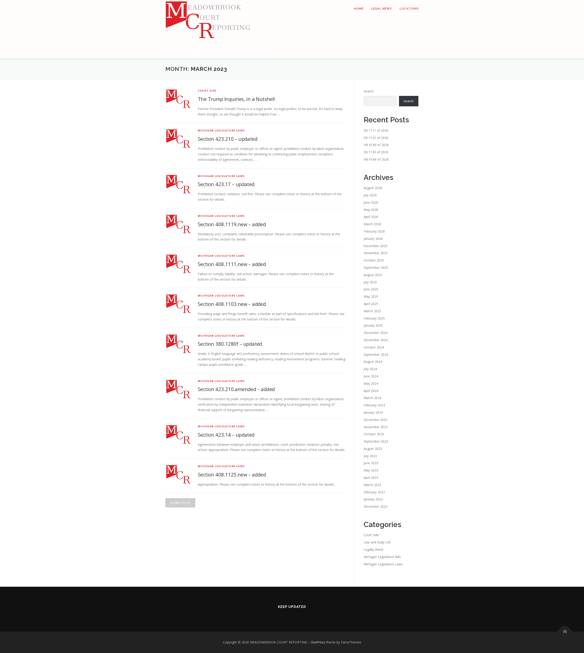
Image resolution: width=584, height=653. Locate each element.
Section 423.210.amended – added (236, 389)
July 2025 (370, 282)
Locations (409, 8)
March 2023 (372, 485)
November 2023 (376, 427)
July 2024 (370, 369)
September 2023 (376, 441)
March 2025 (372, 311)
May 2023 (371, 470)
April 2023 (371, 477)
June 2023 (371, 463)
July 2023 (370, 456)
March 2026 (372, 224)
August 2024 (373, 361)
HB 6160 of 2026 (376, 145)
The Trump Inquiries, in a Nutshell (236, 98)
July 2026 (370, 195)
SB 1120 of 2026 (376, 152)
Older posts (180, 503)
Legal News (381, 8)
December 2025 (375, 246)
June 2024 (371, 376)
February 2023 (374, 492)
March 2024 (372, 398)
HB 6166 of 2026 (376, 159)
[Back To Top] (565, 632)
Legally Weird (373, 549)
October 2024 (374, 347)
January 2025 (373, 325)
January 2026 (373, 238)
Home (358, 8)
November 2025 (376, 253)
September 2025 (376, 267)
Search (369, 91)
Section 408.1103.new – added (232, 303)
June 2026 (371, 202)
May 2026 (371, 209)
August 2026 (373, 188)
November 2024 (376, 340)
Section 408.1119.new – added (232, 224)
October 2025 (374, 260)
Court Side (207, 90)
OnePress (318, 642)
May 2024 (371, 383)
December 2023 (375, 419)
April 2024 (371, 391)
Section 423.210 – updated (227, 138)
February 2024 (374, 405)
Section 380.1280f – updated (230, 343)
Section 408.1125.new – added (232, 474)
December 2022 (375, 506)
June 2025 (371, 289)
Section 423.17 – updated (226, 184)
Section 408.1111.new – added (232, 264)
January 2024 (373, 412)
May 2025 (371, 296)
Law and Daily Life (377, 542)
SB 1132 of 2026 (376, 138)
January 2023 (373, 499)
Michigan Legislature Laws (221, 130)
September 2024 (376, 354)
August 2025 (373, 275)
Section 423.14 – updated (226, 434)
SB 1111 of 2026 (376, 130)
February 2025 (374, 318)
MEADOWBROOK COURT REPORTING (215, 48)
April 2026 (371, 217)
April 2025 (371, 304)
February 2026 (374, 231)
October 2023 (374, 434)
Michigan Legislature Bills (382, 557)
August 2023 (373, 448)
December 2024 (375, 332)
